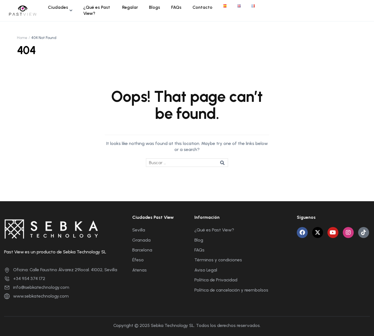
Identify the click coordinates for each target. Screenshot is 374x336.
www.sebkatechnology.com (41, 296)
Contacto (202, 7)
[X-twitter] (317, 232)
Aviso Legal (205, 270)
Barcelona (142, 250)
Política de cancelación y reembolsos (231, 290)
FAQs (176, 7)
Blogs (154, 7)
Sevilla (138, 230)
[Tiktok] (363, 232)
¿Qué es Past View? (96, 10)
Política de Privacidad (215, 279)
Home (22, 37)
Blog (198, 240)
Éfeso (138, 259)
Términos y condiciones (218, 259)
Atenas (139, 270)
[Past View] (22, 10)
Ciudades (58, 7)
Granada (141, 240)
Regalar (130, 7)
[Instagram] (348, 232)
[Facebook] (302, 232)
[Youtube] (332, 232)
